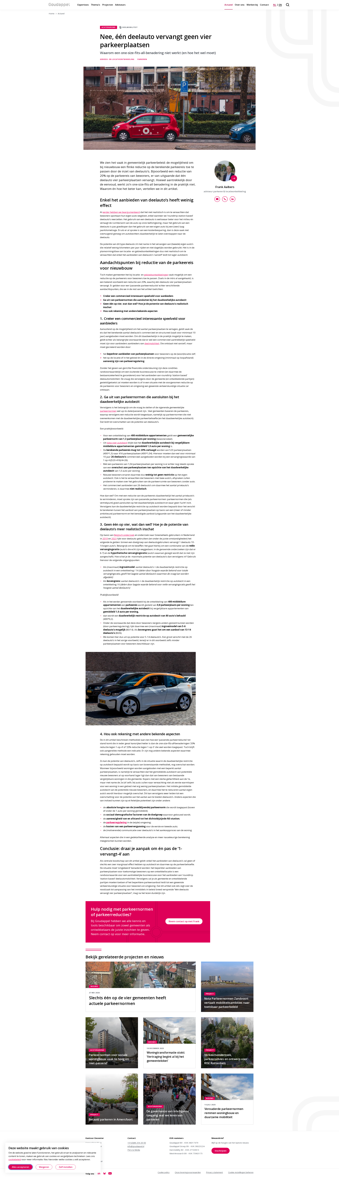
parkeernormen (108, 410)
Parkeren (142, 59)
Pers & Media (134, 1150)
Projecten (107, 4)
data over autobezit (117, 442)
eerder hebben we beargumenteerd (121, 212)
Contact (264, 4)
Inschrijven (222, 1151)
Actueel (228, 4)
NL (274, 4)
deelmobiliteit (151, 343)
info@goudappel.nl (136, 1146)
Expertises (83, 4)
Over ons (239, 4)
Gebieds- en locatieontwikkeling (117, 59)
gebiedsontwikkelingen (156, 274)
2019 (105, 538)
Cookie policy (164, 1172)
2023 (114, 538)
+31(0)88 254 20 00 (137, 1142)
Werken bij (252, 4)
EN (280, 4)
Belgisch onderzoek (124, 535)
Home (51, 13)
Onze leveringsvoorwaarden (188, 1172)
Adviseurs (120, 4)
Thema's (95, 4)
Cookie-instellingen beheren (240, 1172)
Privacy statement (214, 1172)
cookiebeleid (14, 1159)
